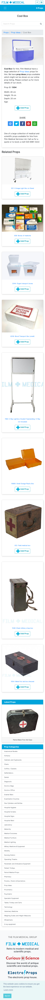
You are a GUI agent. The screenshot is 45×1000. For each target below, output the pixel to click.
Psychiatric (8, 894)
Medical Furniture (10, 838)
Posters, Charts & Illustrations (14, 881)
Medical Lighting (10, 842)
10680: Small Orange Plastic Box (22, 483)
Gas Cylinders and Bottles (13, 803)
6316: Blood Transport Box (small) (22, 336)
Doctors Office (9, 790)
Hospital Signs (9, 816)
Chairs (6, 764)
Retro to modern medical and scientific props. (23, 950)
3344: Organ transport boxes (22, 283)
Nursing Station (9, 855)
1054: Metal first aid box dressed (22, 681)
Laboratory (8, 825)
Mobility (7, 851)
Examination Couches (11, 799)
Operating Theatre (10, 859)
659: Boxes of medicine (22, 235)
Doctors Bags (9, 786)
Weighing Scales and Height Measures (17, 916)
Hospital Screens (10, 812)
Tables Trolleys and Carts (13, 902)
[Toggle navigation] (5, 8)
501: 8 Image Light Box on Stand (22, 188)
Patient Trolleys (9, 868)
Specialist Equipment (11, 898)
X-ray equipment (10, 924)
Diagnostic (8, 781)
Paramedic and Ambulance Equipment (17, 864)
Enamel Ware (8, 794)
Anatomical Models (11, 751)
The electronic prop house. (22, 977)
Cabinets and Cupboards (13, 760)
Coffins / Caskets (10, 769)
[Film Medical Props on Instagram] (41, 2)
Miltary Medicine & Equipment (14, 846)
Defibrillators (8, 773)
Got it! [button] (7, 996)
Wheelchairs (8, 920)
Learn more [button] (8, 990)
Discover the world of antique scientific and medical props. (22, 964)
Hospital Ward (9, 820)
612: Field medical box (22, 545)
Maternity (7, 829)
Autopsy (7, 756)
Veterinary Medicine (11, 911)
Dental (6, 777)
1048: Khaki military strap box (22, 628)
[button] (22, 193)
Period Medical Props (11, 872)
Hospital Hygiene (10, 807)
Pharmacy (7, 877)
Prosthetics (8, 890)
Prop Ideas (16, 32)
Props (39, 8)
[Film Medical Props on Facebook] (37, 2)
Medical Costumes (10, 833)
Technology (8, 907)
